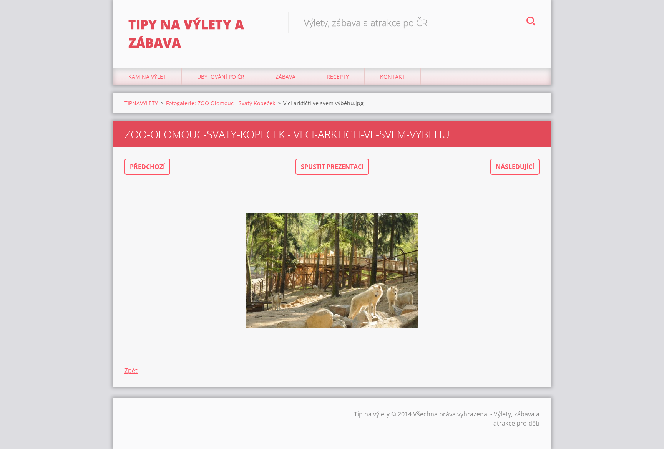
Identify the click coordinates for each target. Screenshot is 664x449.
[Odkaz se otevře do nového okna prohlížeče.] (332, 270)
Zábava (285, 76)
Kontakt (392, 76)
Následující (515, 166)
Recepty (338, 76)
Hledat (531, 22)
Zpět (131, 370)
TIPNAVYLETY (141, 103)
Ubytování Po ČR (220, 76)
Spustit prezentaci (332, 166)
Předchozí (147, 166)
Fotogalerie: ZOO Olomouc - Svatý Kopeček (220, 103)
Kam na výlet (147, 76)
